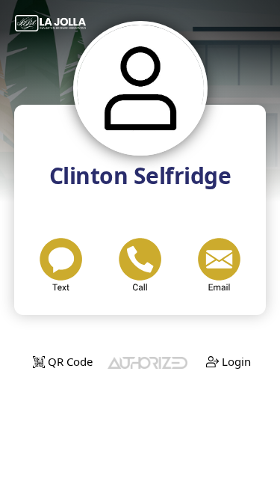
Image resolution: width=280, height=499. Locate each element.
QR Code (69, 361)
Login (235, 361)
